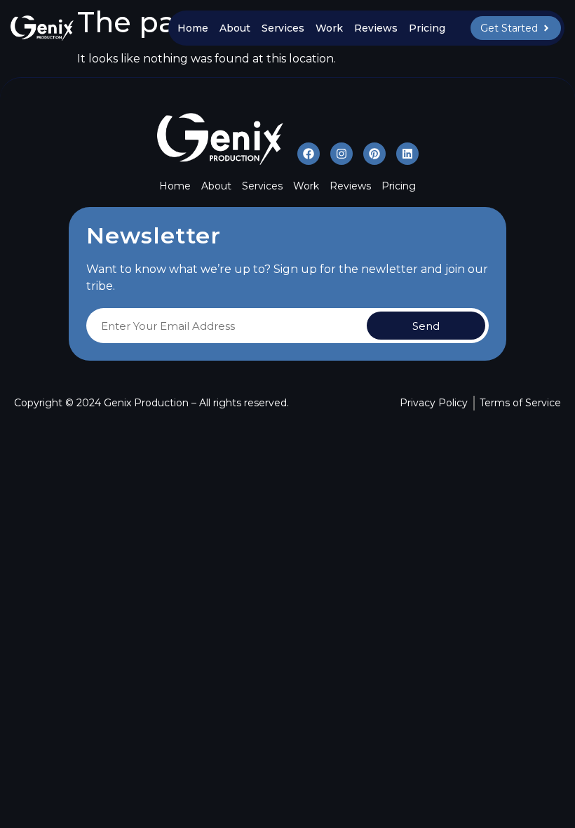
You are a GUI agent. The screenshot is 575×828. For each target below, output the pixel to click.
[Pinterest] (374, 153)
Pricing (427, 28)
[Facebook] (308, 153)
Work (329, 28)
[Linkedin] (407, 153)
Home (192, 28)
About (234, 28)
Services (283, 28)
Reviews (376, 28)
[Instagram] (341, 153)
